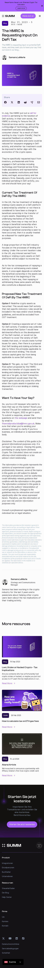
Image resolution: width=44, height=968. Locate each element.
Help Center (7, 897)
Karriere (5, 921)
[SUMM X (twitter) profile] (3, 938)
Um (3, 917)
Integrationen (7, 863)
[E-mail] (38, 102)
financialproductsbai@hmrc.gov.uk (18, 423)
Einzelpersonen (8, 867)
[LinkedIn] (18, 102)
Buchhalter (6, 872)
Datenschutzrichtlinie (10, 944)
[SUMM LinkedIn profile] (16, 938)
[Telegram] (32, 102)
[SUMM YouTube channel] (10, 938)
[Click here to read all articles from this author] (22, 590)
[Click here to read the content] (25, 102)
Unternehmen (7, 876)
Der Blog (5, 893)
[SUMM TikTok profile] (23, 938)
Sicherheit (6, 953)
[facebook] (5, 102)
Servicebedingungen (10, 948)
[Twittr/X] (12, 102)
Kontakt (5, 926)
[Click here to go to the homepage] (8, 16)
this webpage (21, 418)
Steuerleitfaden (8, 888)
